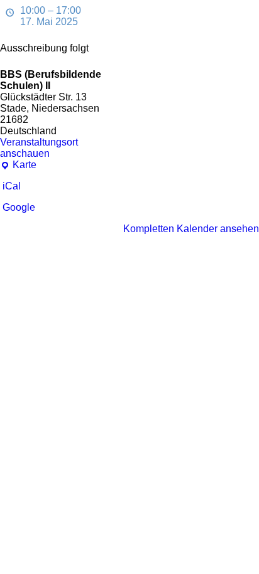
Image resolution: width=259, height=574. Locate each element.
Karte (18, 165)
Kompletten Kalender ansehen (191, 228)
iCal (12, 186)
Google (19, 207)
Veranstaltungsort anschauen (39, 148)
